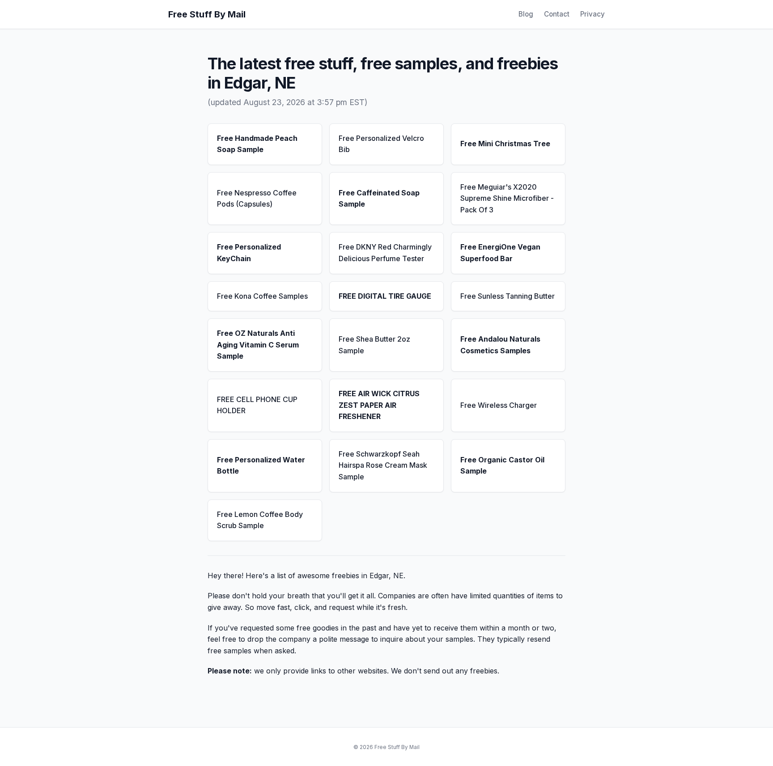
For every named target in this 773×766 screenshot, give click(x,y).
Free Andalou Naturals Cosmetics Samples (500, 344)
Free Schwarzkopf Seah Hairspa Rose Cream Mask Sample (383, 465)
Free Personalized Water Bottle (261, 465)
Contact (556, 14)
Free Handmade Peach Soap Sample (257, 144)
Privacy (592, 14)
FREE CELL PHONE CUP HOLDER (257, 405)
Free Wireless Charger (498, 405)
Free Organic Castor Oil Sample (502, 465)
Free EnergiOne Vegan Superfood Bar (500, 252)
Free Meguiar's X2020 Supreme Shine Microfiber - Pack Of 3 (507, 198)
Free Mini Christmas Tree (505, 143)
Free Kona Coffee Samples (262, 296)
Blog (525, 14)
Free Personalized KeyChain (249, 252)
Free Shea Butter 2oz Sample (374, 344)
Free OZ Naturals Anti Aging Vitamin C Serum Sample (258, 344)
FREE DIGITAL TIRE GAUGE (385, 296)
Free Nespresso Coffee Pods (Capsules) (257, 198)
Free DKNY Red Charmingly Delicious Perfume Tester (385, 252)
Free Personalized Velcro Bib (381, 144)
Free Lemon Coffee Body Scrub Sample (260, 520)
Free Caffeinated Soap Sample (379, 198)
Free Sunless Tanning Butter (507, 296)
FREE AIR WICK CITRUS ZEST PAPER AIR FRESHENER (379, 405)
